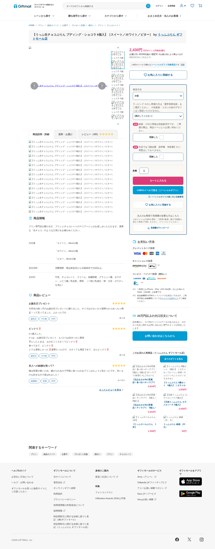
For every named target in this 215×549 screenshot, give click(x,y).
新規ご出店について (105, 476)
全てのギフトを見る (173, 359)
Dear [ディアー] (145, 493)
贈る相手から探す (77, 15)
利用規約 (58, 493)
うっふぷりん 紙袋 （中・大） (175, 425)
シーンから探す (42, 15)
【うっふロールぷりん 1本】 (144, 425)
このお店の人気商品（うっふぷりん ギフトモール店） (159, 353)
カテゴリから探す (114, 15)
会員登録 (171, 6)
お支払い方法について (22, 476)
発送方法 (137, 89)
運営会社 (58, 482)
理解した (153, 137)
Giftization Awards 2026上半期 (110, 498)
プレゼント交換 (81, 454)
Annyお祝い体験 (145, 499)
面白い (97, 454)
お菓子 (65, 454)
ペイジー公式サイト (170, 298)
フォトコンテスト (104, 492)
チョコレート (125, 454)
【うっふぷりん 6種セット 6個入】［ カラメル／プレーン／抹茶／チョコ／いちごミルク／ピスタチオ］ (174, 384)
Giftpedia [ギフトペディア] (150, 482)
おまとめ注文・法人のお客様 (163, 15)
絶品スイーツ (49, 454)
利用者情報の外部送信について (69, 505)
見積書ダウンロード (160, 228)
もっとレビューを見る (110, 390)
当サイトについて (62, 476)
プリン (34, 454)
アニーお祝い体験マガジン (150, 488)
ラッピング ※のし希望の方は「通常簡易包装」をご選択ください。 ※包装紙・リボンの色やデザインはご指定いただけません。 (157, 107)
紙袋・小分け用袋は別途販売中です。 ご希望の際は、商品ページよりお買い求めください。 (157, 127)
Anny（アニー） (145, 476)
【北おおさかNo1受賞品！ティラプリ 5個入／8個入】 (144, 406)
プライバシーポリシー (65, 499)
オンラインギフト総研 (65, 488)
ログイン (159, 6)
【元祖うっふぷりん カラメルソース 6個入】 (175, 403)
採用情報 (58, 510)
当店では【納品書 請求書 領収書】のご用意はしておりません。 (157, 148)
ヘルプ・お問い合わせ (22, 482)
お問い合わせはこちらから (160, 336)
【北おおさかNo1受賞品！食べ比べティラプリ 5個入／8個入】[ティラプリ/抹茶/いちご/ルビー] (144, 381)
